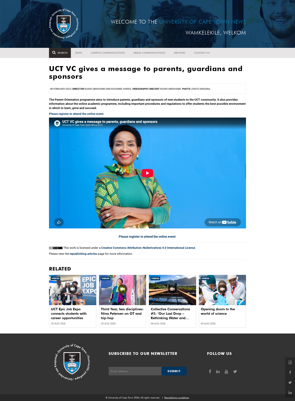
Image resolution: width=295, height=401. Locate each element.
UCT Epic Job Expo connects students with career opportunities (69, 313)
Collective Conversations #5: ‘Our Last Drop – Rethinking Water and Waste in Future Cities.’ (170, 313)
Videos (55, 278)
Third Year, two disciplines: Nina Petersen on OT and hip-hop (122, 313)
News (78, 52)
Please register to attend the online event (76, 113)
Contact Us (202, 52)
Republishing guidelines (176, 397)
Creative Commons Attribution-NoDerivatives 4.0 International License (148, 247)
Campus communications (108, 52)
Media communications (149, 52)
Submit (173, 371)
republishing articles (83, 253)
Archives (179, 52)
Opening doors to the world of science (218, 311)
